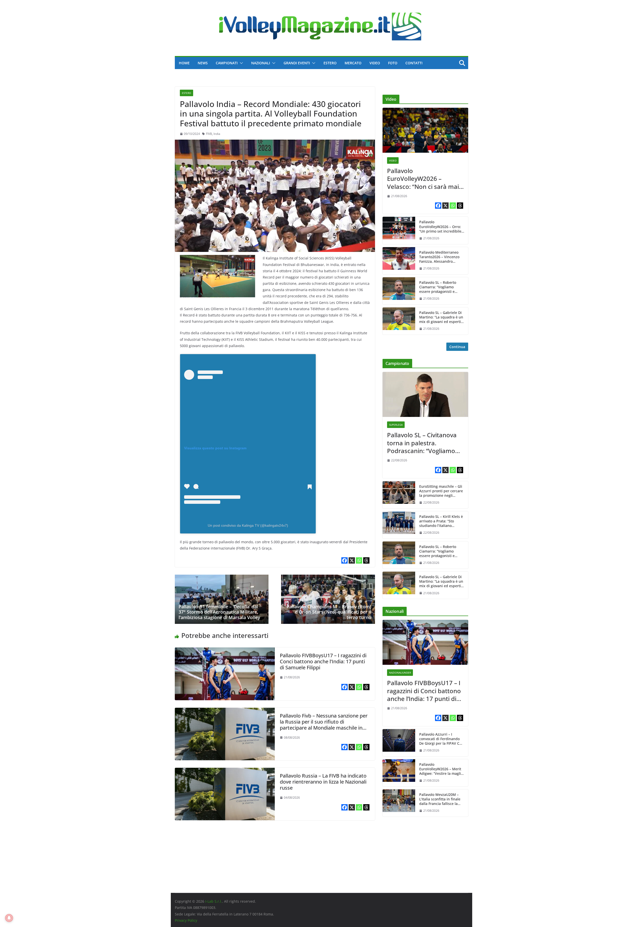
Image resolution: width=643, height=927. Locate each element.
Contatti (413, 63)
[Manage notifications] (9, 918)
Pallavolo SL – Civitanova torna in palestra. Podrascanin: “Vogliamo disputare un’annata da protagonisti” (422, 443)
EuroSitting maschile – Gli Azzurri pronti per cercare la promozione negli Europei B (441, 491)
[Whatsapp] (359, 560)
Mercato (353, 63)
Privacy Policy (186, 920)
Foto (392, 63)
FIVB (209, 134)
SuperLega (396, 424)
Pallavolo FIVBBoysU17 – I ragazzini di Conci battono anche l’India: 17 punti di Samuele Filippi (323, 661)
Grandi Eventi (297, 63)
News (203, 63)
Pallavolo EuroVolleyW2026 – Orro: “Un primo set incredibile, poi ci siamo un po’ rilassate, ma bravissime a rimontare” (441, 227)
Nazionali (260, 63)
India (216, 134)
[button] (240, 63)
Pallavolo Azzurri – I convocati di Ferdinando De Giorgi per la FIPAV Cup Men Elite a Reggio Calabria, (441, 739)
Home (184, 63)
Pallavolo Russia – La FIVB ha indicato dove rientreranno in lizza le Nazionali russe (323, 781)
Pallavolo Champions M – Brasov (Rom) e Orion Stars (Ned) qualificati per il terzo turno (329, 612)
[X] (352, 560)
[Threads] (366, 560)
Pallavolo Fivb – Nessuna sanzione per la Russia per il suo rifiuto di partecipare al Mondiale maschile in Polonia (323, 724)
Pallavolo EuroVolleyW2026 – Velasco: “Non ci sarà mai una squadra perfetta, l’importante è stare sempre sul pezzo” (423, 178)
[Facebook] (344, 560)
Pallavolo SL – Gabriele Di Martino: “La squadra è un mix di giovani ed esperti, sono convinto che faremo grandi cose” (441, 317)
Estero (330, 63)
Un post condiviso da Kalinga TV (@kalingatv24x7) (248, 525)
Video (374, 63)
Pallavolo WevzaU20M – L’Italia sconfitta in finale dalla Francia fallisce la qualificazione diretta (439, 799)
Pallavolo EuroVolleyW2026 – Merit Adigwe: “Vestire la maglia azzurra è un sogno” (441, 769)
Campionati (227, 63)
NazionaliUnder (400, 672)
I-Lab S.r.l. (213, 901)
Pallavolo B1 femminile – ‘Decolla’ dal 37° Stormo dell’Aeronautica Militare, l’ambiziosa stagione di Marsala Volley (219, 612)
